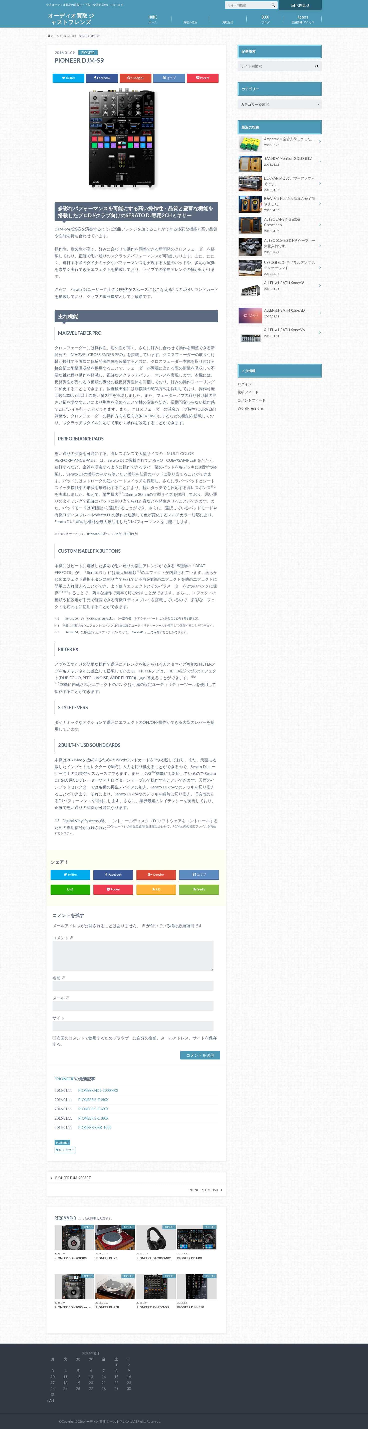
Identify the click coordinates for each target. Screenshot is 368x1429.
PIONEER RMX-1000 (94, 1127)
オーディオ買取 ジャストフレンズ (71, 18)
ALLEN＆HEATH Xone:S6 (284, 285)
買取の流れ (190, 22)
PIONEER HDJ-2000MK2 (98, 1090)
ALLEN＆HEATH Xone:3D (284, 313)
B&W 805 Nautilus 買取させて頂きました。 (289, 204)
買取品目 (227, 22)
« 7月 (50, 1400)
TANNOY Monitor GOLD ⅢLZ (288, 161)
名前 (59, 977)
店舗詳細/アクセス (302, 19)
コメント (63, 937)
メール (61, 997)
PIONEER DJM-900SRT (73, 1178)
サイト (59, 1017)
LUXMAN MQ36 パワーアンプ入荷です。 (289, 183)
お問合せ (303, 5)
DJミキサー (66, 1150)
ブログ (265, 19)
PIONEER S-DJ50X (93, 1100)
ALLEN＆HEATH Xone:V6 (284, 332)
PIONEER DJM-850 (203, 1190)
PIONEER (64, 1078)
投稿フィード (248, 392)
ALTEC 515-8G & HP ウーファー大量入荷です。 (289, 246)
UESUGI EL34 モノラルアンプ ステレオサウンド (289, 268)
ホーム (153, 19)
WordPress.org (250, 408)
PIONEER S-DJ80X (93, 1118)
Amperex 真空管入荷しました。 (289, 142)
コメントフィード (252, 400)
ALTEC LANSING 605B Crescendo (282, 224)
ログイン (245, 384)
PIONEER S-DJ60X (93, 1109)
